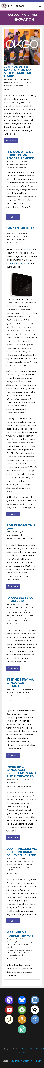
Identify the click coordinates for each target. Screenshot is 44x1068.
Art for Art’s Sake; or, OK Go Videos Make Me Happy (18, 71)
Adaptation (12, 861)
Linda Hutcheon (20, 867)
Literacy (9, 695)
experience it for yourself (18, 263)
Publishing (9, 947)
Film (24, 861)
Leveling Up (10, 867)
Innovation (17, 82)
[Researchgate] (22, 1029)
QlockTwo (27, 249)
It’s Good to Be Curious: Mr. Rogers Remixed (20, 155)
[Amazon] (22, 1019)
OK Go (28, 82)
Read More (11, 140)
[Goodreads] (9, 1019)
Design (10, 236)
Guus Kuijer (13, 610)
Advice (10, 692)
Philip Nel (26, 79)
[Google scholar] (34, 1019)
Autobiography (26, 942)
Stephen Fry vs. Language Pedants (20, 683)
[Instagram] (34, 1000)
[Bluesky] (22, 1000)
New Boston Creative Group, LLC (26, 1061)
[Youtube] (9, 1010)
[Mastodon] (9, 1000)
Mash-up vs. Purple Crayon (19, 933)
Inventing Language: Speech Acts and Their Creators (21, 771)
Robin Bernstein (25, 612)
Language (25, 692)
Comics (25, 607)
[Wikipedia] (34, 1010)
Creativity (9, 82)
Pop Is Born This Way (20, 527)
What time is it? (20, 228)
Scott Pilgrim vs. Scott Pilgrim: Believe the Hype (21, 852)
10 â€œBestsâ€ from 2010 (19, 599)
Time (23, 236)
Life (15, 955)
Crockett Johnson (27, 952)
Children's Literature (15, 607)
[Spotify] (22, 1010)
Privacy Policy (25, 1048)
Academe (11, 942)
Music (23, 82)
